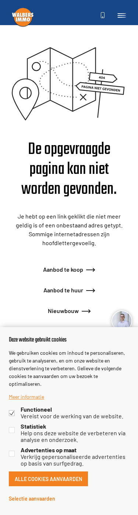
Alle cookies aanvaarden (48, 478)
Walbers (23, 17)
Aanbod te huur (63, 289)
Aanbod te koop (63, 269)
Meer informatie (26, 396)
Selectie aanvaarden (32, 498)
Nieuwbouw (63, 310)
